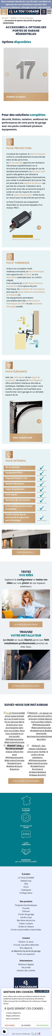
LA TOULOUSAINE (26, 877)
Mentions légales (26, 964)
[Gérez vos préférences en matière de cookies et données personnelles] (4, 1031)
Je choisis (26, 1025)
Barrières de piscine (26, 920)
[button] (45, 74)
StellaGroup (26, 880)
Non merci (10, 1025)
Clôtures (26, 911)
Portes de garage (26, 914)
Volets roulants (26, 923)
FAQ (26, 883)
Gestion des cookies (26, 970)
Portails (26, 908)
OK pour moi (42, 1025)
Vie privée (26, 967)
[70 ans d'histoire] (44, 12)
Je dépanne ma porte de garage (26, 951)
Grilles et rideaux (26, 926)
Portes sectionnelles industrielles (26, 929)
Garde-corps (26, 917)
